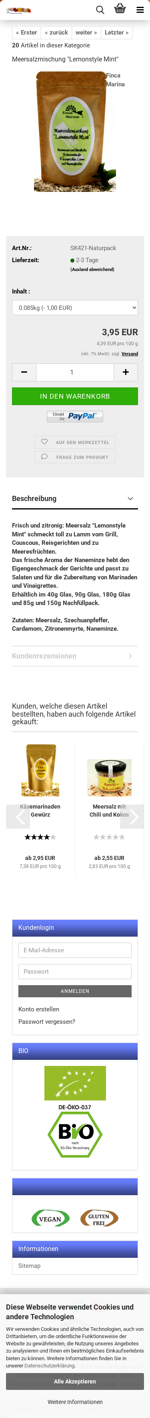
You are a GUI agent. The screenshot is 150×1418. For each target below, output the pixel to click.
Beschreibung (34, 498)
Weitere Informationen (75, 1402)
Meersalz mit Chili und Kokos (109, 810)
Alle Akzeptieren (75, 1381)
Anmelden (75, 991)
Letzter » (117, 32)
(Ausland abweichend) (92, 269)
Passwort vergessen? (46, 1021)
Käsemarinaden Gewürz (40, 810)
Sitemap (29, 1265)
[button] (18, 817)
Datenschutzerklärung (49, 1366)
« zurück (56, 32)
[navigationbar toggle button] (140, 10)
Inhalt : (21, 291)
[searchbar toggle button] (100, 10)
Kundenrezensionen (44, 656)
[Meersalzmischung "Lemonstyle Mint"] (75, 131)
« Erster (26, 32)
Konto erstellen (38, 1009)
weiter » (86, 32)
